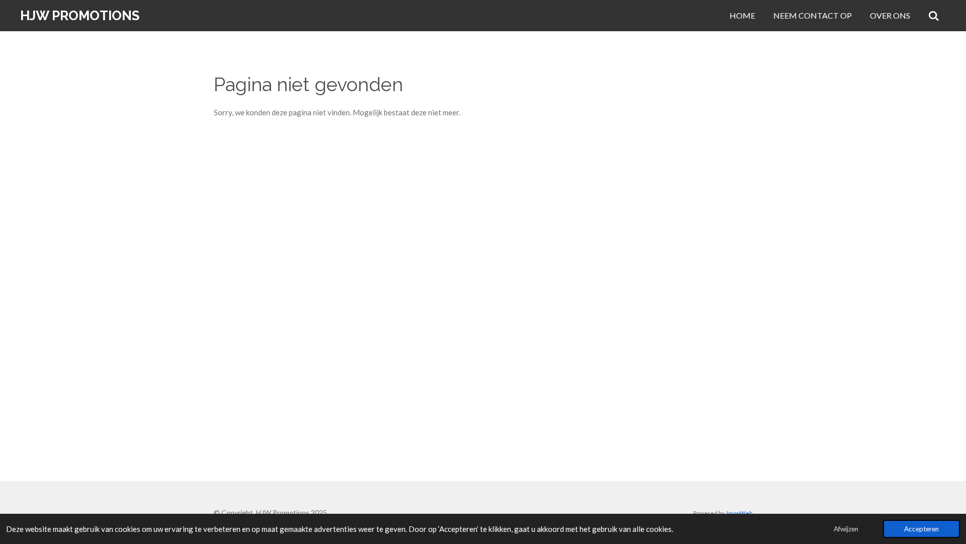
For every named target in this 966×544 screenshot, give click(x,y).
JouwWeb (739, 512)
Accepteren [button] (921, 529)
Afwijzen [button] (846, 529)
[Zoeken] (934, 15)
